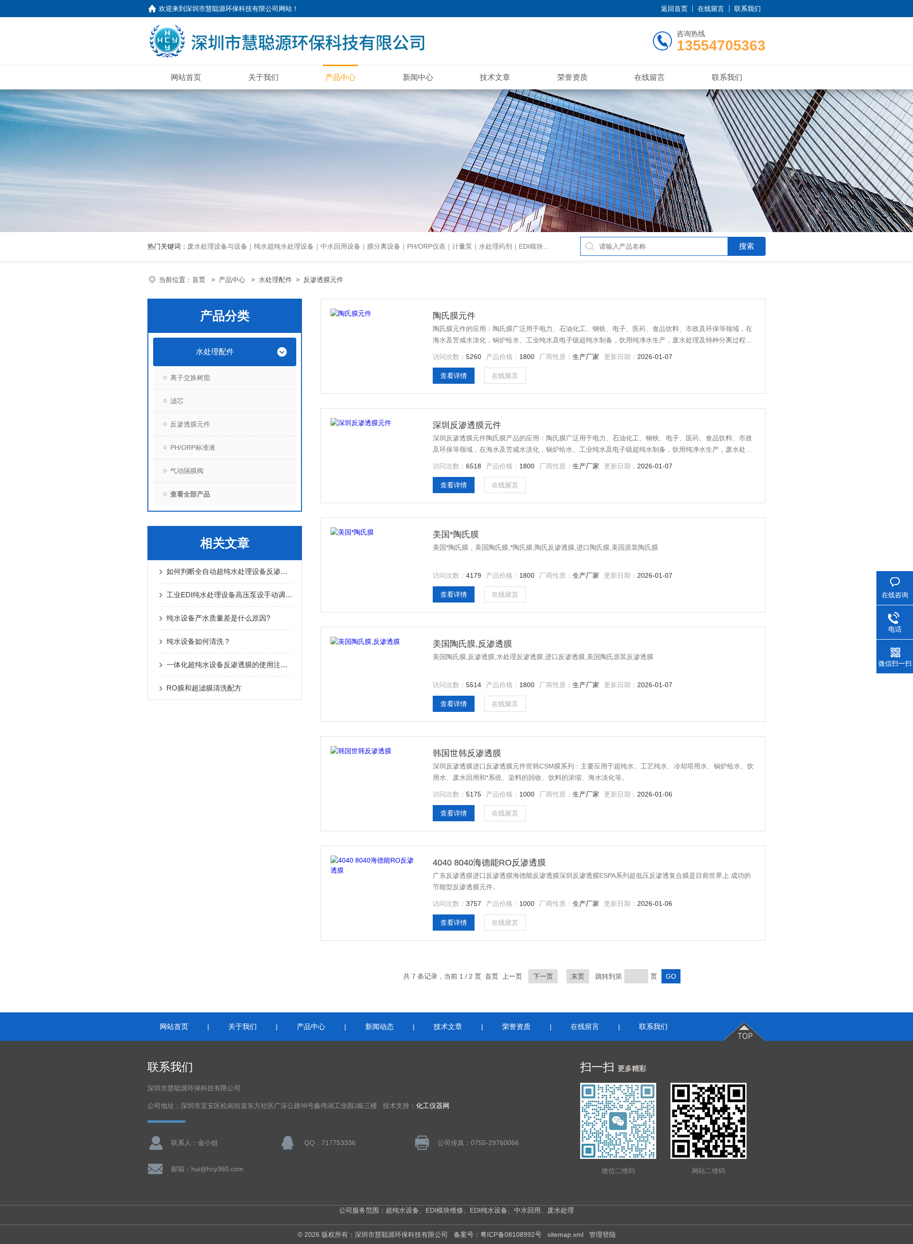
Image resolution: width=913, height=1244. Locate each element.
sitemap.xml (565, 1234)
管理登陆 (602, 1234)
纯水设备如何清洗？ (198, 641)
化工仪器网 (432, 1105)
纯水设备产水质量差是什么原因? (218, 618)
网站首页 (186, 77)
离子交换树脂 (190, 377)
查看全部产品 (190, 494)
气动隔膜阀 (187, 471)
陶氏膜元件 (454, 316)
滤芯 (177, 401)
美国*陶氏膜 (456, 534)
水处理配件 (275, 279)
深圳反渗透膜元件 (467, 425)
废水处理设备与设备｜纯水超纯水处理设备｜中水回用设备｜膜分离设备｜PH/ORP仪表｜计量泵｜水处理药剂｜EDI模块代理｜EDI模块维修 (394, 246)
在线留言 (711, 8)
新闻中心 (418, 77)
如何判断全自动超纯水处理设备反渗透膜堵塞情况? (229, 571)
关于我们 (263, 77)
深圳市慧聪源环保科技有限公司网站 (238, 8)
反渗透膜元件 (323, 279)
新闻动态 (379, 1026)
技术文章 (495, 77)
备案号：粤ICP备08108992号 (498, 1234)
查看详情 (453, 375)
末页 (577, 976)
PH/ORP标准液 (192, 447)
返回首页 (674, 8)
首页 (199, 279)
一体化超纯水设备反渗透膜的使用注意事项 (229, 665)
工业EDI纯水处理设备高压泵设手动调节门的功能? (229, 595)
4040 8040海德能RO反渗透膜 (489, 862)
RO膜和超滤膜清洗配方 (204, 688)
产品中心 (340, 77)
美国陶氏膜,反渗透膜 (472, 644)
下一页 (543, 976)
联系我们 (747, 8)
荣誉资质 (572, 77)
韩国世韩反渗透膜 (467, 753)
